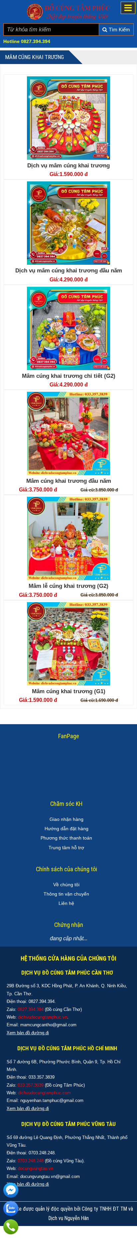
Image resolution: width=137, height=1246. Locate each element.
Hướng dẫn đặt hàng (66, 828)
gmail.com (73, 1100)
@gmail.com (64, 1024)
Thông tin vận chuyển (66, 894)
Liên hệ (66, 903)
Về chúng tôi (66, 884)
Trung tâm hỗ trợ (66, 847)
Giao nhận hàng (66, 819)
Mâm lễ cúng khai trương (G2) (68, 586)
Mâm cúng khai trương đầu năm (68, 481)
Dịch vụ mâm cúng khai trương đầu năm (68, 270)
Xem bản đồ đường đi (28, 1108)
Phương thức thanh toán (66, 838)
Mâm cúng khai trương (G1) (68, 691)
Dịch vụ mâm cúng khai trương (68, 165)
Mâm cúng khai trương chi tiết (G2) (68, 376)
